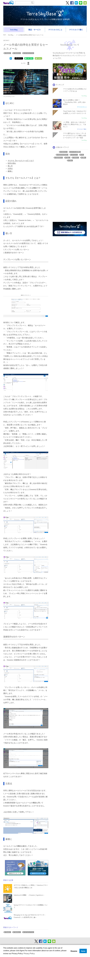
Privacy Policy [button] (29, 953)
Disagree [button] (74, 951)
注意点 (10, 168)
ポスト (20, 58)
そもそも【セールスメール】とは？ (21, 160)
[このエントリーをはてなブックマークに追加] (11, 58)
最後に (10, 171)
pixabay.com (10, 96)
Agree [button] (83, 951)
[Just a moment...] (25, 82)
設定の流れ (12, 163)
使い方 (10, 166)
